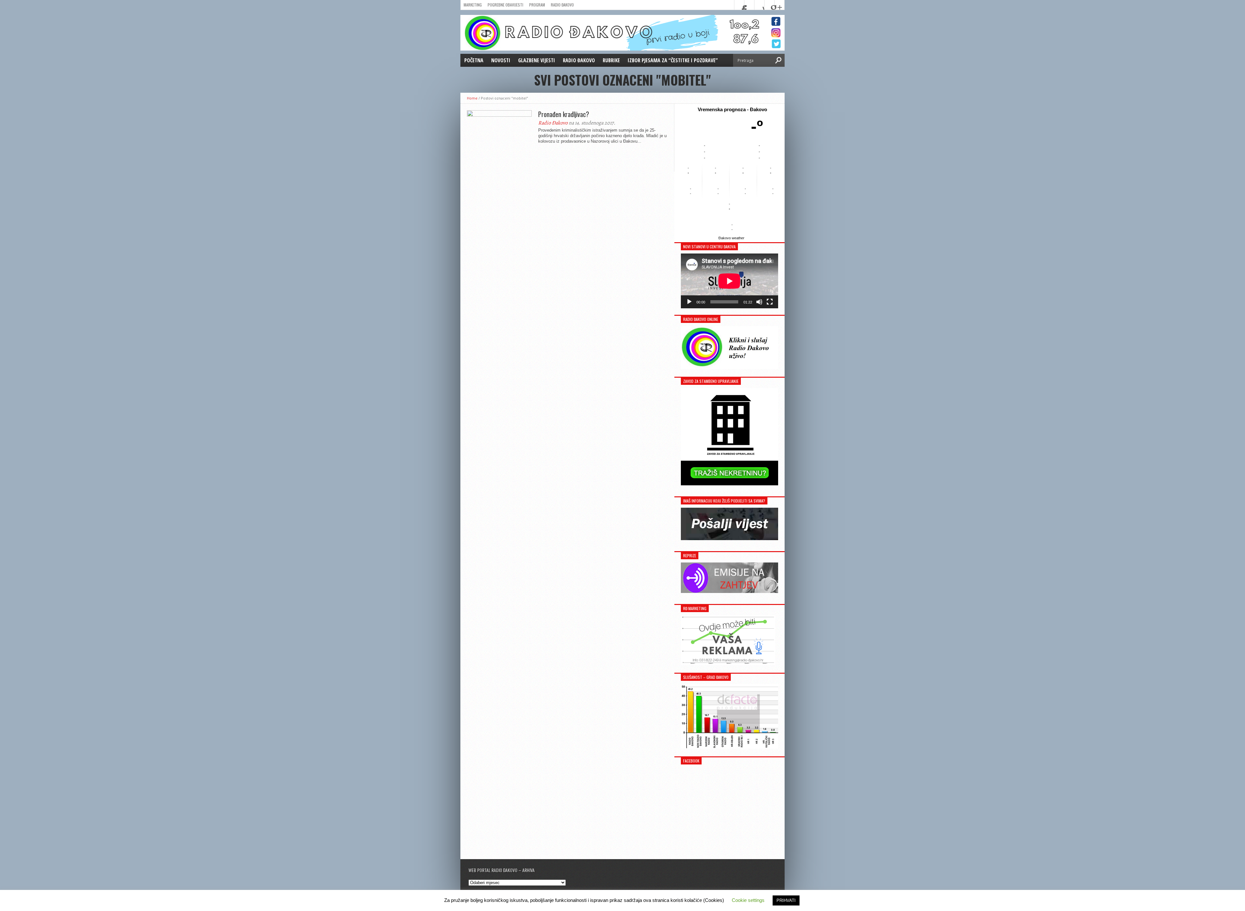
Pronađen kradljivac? (563, 114)
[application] (729, 281)
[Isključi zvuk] (759, 302)
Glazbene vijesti (536, 60)
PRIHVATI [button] (786, 900)
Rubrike (611, 60)
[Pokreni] (689, 302)
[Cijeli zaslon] (769, 302)
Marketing (473, 4)
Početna (473, 60)
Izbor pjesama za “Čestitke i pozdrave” (673, 60)
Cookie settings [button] (748, 900)
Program (537, 4)
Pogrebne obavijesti (505, 4)
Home (472, 98)
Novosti (500, 60)
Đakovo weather (731, 238)
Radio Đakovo (562, 4)
